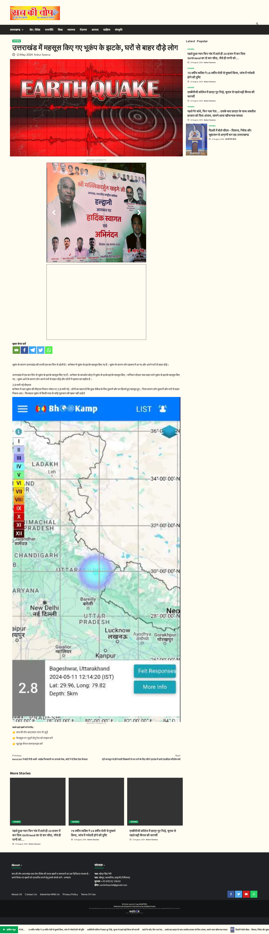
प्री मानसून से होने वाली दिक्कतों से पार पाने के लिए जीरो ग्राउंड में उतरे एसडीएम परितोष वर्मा (141, 757)
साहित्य (106, 29)
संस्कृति (118, 29)
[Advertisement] (222, 179)
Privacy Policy (70, 894)
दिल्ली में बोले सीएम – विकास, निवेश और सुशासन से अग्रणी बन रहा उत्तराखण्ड (222, 929)
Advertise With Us (50, 894)
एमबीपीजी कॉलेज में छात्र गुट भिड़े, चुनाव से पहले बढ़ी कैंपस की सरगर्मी (71, 929)
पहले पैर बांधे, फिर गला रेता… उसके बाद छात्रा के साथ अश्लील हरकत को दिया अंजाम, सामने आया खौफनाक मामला (142, 929)
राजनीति (49, 29)
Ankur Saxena (42, 54)
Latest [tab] (190, 41)
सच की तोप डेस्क (230, 139)
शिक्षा (60, 29)
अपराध (95, 29)
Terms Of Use (88, 894)
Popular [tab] (202, 41)
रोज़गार (83, 29)
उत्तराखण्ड (15, 29)
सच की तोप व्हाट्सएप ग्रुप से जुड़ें (32, 732)
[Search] (257, 24)
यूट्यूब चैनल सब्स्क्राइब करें (29, 743)
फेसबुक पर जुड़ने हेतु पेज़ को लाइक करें (34, 738)
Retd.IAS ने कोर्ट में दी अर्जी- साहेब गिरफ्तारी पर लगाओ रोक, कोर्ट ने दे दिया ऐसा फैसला (50, 757)
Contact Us (31, 894)
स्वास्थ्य (71, 29)
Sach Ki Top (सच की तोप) (138, 904)
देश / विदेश (35, 29)
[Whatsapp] (48, 350)
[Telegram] (32, 350)
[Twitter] (40, 350)
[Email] (16, 350)
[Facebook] (24, 350)
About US (17, 894)
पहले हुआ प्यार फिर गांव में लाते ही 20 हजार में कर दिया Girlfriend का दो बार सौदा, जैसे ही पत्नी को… (36, 835)
